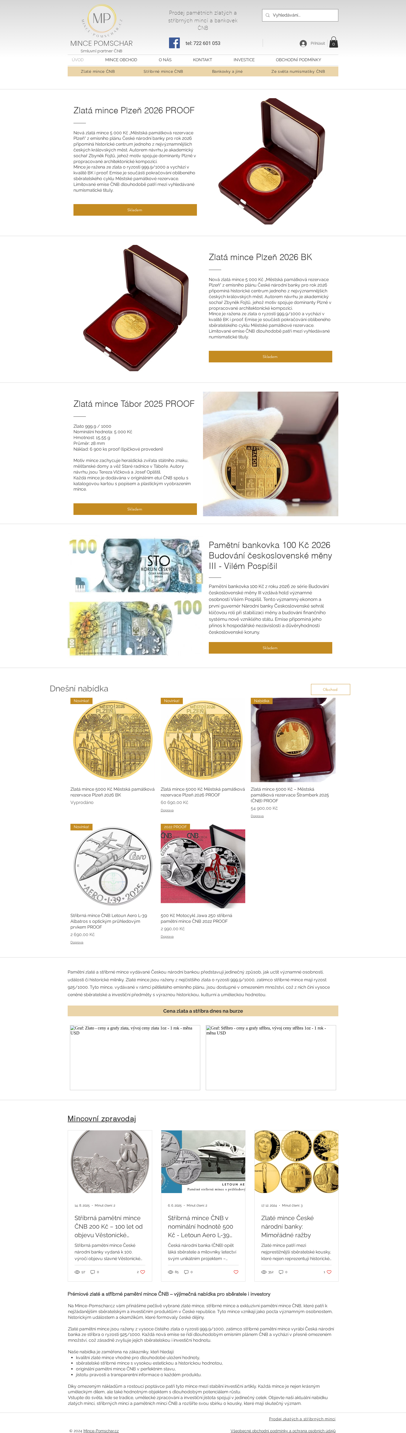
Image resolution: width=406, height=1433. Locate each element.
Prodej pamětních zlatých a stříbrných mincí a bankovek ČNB (203, 20)
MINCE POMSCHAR (101, 43)
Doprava (167, 810)
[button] (333, 42)
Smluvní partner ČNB (101, 51)
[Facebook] (174, 43)
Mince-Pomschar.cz (101, 1431)
